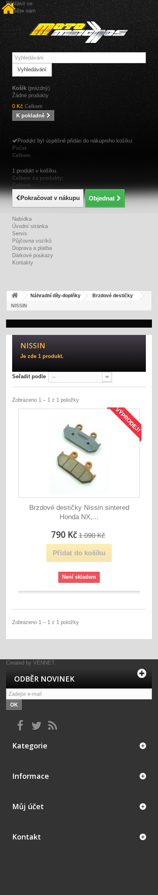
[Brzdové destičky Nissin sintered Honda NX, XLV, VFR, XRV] (79, 453)
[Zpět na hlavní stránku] (14, 296)
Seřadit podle (29, 376)
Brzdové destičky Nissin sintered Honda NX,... (79, 512)
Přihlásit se (19, 3)
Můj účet (28, 806)
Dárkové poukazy (32, 255)
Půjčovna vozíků (31, 241)
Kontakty (22, 263)
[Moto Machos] (79, 32)
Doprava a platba (32, 248)
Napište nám (21, 11)
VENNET (43, 663)
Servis (19, 233)
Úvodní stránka (30, 226)
